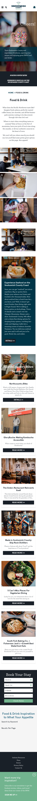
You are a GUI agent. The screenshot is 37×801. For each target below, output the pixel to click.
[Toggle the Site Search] (6, 7)
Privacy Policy (18, 765)
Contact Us (18, 768)
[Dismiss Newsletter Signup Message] (34, 775)
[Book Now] (34, 7)
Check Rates (18, 701)
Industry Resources (18, 757)
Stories (18, 763)
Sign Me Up (10, 795)
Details (9, 341)
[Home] (18, 5)
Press (18, 760)
